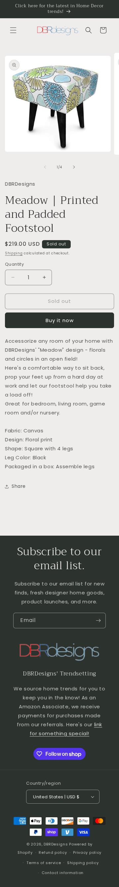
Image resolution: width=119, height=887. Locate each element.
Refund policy (53, 852)
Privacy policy (87, 852)
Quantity (14, 264)
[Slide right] (74, 167)
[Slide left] (45, 167)
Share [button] (19, 486)
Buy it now (60, 320)
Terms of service (43, 862)
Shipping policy (83, 862)
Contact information (63, 872)
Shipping (14, 253)
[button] (13, 30)
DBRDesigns (56, 844)
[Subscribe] (98, 620)
